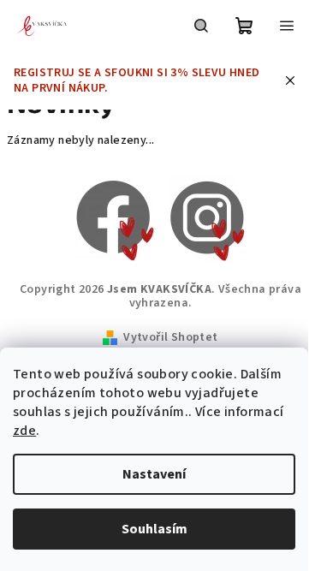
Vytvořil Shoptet (170, 337)
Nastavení (154, 474)
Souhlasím (154, 529)
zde (24, 430)
